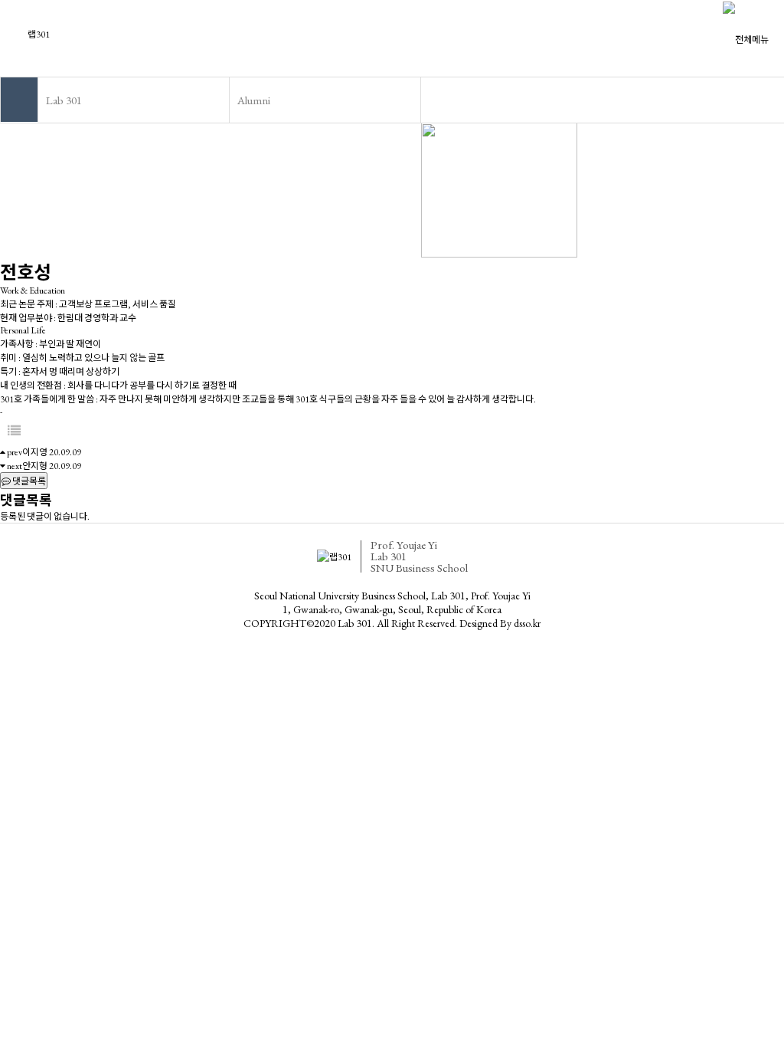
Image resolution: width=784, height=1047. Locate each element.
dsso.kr (527, 623)
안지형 (34, 466)
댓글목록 (28, 481)
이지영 (34, 452)
